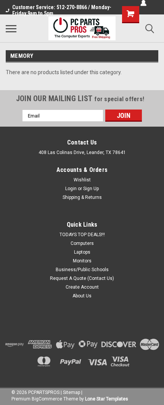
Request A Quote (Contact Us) (82, 278)
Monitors (82, 261)
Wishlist (82, 180)
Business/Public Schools (82, 269)
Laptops (82, 252)
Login (71, 188)
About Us (82, 296)
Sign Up (91, 188)
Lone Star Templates (106, 399)
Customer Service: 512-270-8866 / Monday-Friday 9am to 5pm (61, 10)
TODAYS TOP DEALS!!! (82, 234)
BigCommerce (47, 399)
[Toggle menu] (11, 28)
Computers (82, 243)
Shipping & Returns (82, 197)
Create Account (82, 287)
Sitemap (71, 392)
